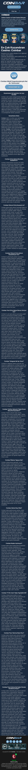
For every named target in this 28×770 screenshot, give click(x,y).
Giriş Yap (14, 11)
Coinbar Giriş (14, 29)
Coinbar (13, 751)
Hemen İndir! (13, 87)
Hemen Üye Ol (14, 7)
